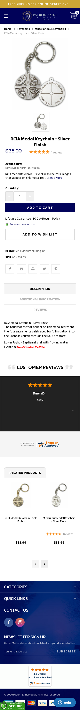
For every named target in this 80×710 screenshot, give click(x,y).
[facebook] (9, 622)
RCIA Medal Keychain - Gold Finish (21, 519)
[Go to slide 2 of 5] (44, 564)
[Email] (21, 268)
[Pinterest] (55, 268)
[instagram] (20, 622)
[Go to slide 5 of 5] (35, 564)
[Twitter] (44, 268)
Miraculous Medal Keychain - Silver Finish (59, 519)
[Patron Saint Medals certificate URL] (39, 444)
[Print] (32, 268)
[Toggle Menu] (5, 16)
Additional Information (40, 299)
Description (40, 289)
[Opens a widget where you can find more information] (64, 703)
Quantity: (12, 188)
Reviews (40, 310)
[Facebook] (9, 268)
